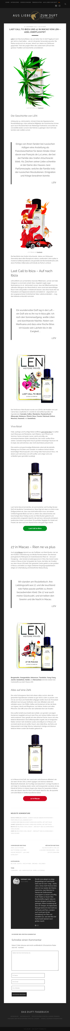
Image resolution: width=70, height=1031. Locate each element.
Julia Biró (42, 26)
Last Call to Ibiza (46, 432)
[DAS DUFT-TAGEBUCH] (35, 20)
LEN (12, 39)
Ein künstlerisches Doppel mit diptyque (37, 822)
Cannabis (14, 870)
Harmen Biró (15, 822)
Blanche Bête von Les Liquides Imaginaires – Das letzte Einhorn (49, 850)
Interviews (15, 2)
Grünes (35, 863)
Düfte (19, 863)
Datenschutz (25, 1016)
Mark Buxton (27, 870)
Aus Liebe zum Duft (50, 2)
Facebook (40, 108)
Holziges (42, 863)
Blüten (13, 863)
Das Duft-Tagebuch (35, 1012)
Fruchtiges (27, 863)
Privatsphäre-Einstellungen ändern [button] (45, 1016)
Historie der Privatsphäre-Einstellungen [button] (23, 1018)
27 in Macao (19, 552)
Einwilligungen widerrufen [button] (51, 1018)
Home (7, 2)
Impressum (14, 1016)
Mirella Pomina (39, 870)
